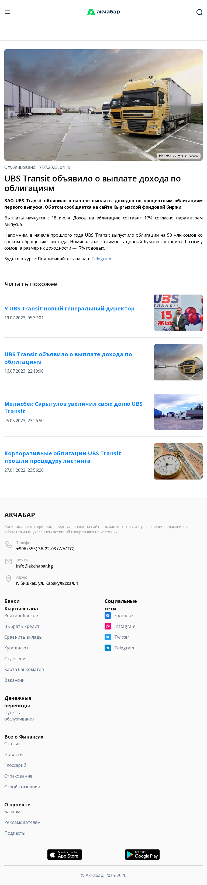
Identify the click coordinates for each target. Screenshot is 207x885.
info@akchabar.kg (34, 566)
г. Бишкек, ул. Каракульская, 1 (47, 583)
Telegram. (101, 259)
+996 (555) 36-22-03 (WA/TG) (45, 549)
